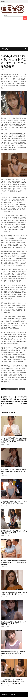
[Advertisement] (14, 34)
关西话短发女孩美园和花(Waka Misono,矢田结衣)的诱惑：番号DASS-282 (13, 652)
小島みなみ (21, 389)
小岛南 (16, 389)
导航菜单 (5, 49)
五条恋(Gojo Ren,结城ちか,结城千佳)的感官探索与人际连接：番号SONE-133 (14, 502)
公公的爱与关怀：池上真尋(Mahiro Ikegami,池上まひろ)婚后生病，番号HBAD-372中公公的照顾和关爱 (12, 681)
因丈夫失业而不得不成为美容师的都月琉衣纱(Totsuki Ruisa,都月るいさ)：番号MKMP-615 (13, 562)
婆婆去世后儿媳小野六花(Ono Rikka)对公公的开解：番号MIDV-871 (14, 532)
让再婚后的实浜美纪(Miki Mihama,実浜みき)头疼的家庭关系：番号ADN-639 (14, 593)
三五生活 (12, 694)
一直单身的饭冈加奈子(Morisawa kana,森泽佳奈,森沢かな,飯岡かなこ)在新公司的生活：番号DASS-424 (14, 440)
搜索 (5, 15)
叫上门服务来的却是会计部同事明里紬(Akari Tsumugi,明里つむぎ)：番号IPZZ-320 (13, 471)
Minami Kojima (9, 389)
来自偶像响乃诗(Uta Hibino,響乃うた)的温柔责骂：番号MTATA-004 (13, 623)
